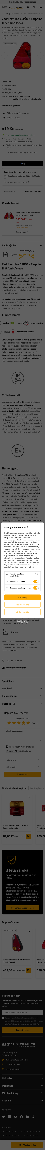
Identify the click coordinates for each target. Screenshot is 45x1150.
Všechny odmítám (22, 612)
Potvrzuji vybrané (22, 604)
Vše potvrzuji (22, 597)
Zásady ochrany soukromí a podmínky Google (21, 553)
